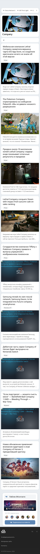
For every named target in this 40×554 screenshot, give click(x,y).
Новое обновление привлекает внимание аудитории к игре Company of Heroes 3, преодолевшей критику (17, 448)
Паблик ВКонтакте (17, 497)
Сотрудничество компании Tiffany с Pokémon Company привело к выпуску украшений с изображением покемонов (20, 250)
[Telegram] (37, 531)
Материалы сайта (6, 541)
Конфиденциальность (7, 537)
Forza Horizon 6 (10, 10)
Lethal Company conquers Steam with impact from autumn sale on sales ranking (18, 201)
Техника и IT (7, 308)
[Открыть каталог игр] (35, 10)
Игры (5, 60)
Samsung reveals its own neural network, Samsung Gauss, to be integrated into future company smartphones (17, 301)
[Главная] (4, 40)
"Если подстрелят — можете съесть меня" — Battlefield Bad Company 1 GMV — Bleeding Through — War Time (20, 398)
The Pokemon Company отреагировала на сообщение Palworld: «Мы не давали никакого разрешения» (19, 103)
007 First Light (23, 10)
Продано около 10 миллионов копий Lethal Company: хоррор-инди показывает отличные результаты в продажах (18, 153)
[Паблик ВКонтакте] (7, 497)
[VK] (32, 531)
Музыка (6, 405)
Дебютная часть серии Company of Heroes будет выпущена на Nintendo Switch (19, 349)
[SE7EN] (3, 531)
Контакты (4, 546)
